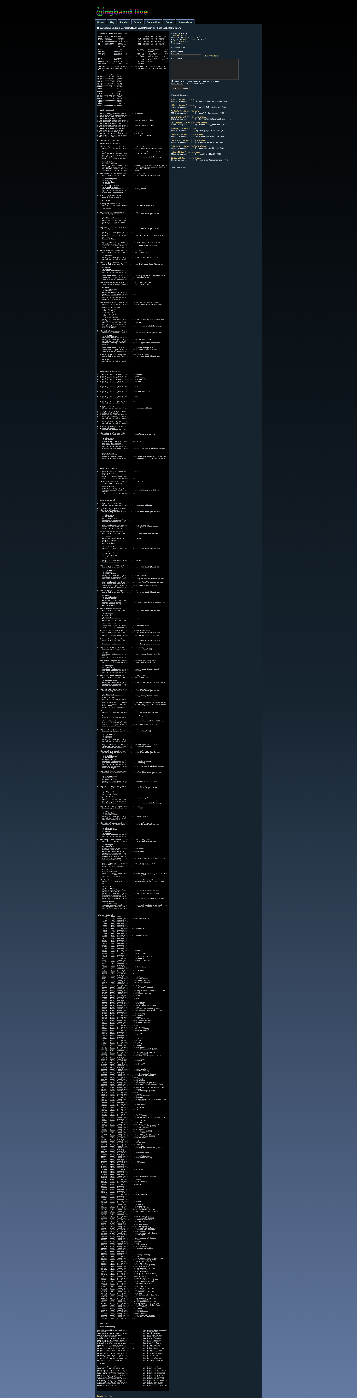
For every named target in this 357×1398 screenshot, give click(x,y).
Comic (169, 22)
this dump (180, 35)
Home (100, 22)
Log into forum (212, 56)
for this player (181, 41)
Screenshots (185, 22)
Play (112, 22)
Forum (137, 22)
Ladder (124, 22)
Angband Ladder (189, 39)
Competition (153, 22)
